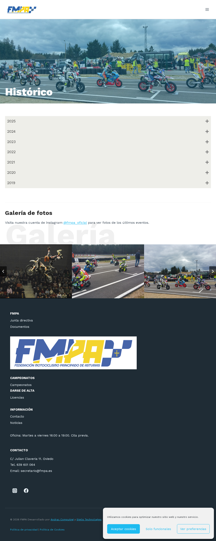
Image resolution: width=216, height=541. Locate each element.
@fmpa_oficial (75, 223)
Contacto (17, 416)
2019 (11, 183)
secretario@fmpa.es (36, 471)
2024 (11, 131)
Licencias (17, 397)
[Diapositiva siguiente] (212, 271)
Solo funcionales (158, 529)
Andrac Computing (62, 519)
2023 (11, 141)
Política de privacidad (24, 529)
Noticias (16, 423)
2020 (11, 172)
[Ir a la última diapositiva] (3, 271)
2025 (11, 121)
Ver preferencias (193, 529)
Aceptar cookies (123, 529)
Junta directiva (21, 320)
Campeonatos (21, 385)
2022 (11, 152)
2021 (11, 162)
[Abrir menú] (207, 9)
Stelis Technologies (89, 519)
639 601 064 (26, 465)
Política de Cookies (52, 529)
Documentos (19, 327)
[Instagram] (14, 490)
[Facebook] (26, 490)
